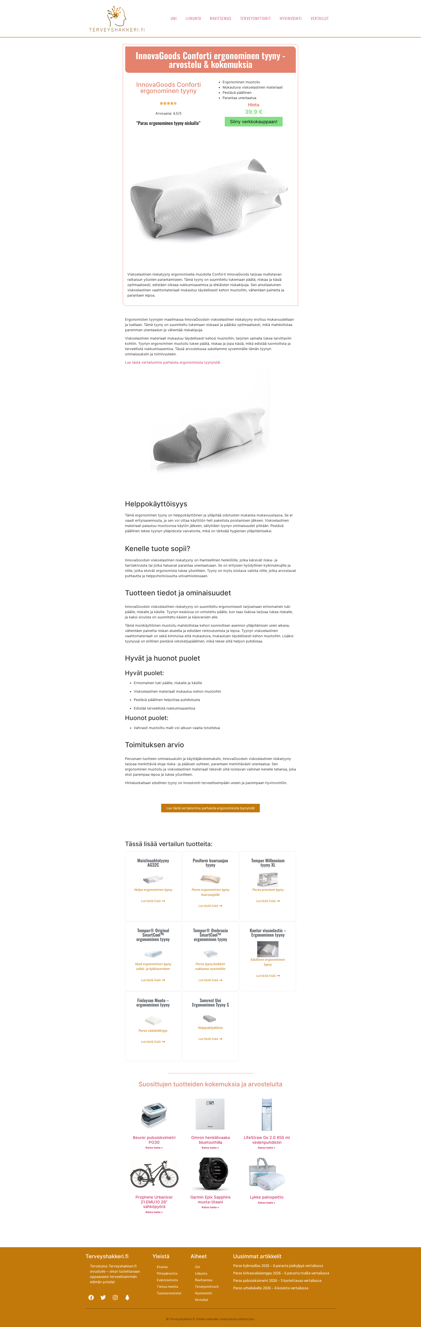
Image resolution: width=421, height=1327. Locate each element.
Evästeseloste (167, 1280)
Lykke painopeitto (267, 1197)
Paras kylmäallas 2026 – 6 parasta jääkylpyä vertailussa (278, 1265)
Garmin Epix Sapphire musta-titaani (210, 1199)
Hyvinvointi (291, 18)
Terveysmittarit (255, 18)
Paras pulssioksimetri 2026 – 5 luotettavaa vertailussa (277, 1280)
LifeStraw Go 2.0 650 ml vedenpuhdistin (267, 1140)
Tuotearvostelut (169, 1293)
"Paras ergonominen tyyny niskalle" (168, 122)
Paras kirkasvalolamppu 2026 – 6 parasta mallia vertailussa (281, 1272)
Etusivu (162, 1267)
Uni (174, 18)
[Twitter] (103, 1297)
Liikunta (193, 18)
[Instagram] (115, 1297)
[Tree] (127, 1297)
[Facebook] (91, 1297)
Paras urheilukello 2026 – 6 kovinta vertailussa (270, 1287)
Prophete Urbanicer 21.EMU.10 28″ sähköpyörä (154, 1202)
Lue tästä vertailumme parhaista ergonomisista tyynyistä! (172, 362)
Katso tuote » (154, 1147)
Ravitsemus (221, 18)
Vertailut (320, 18)
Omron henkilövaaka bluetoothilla (210, 1140)
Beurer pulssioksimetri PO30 (154, 1140)
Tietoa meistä (167, 1286)
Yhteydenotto (167, 1273)
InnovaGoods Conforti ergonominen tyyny (168, 87)
